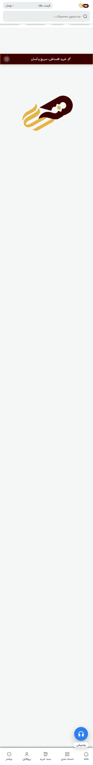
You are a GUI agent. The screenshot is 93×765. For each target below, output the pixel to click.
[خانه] (83, 5)
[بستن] (6, 59)
